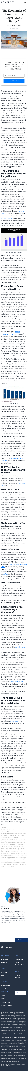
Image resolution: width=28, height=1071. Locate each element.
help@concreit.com (6, 1005)
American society (6, 218)
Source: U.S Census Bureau (14, 252)
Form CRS (17, 962)
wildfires (5, 574)
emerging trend (14, 721)
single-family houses (17, 681)
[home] (7, 2)
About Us (17, 975)
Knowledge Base (5, 985)
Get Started (4, 962)
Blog (2, 975)
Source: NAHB (14, 403)
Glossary (3, 988)
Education (4, 972)
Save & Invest (4, 959)
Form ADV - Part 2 (19, 964)
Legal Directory (19, 959)
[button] (24, 2)
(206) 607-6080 (5, 1002)
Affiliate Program (19, 977)
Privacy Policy (11, 1018)
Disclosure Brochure (12, 1037)
